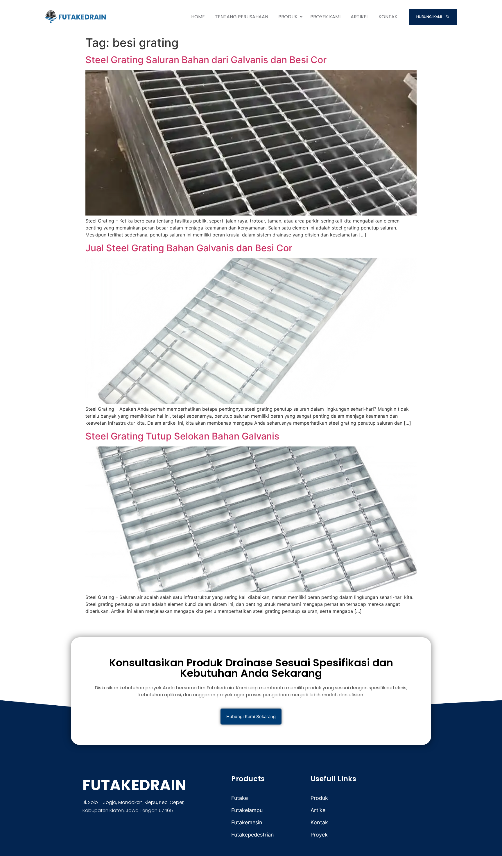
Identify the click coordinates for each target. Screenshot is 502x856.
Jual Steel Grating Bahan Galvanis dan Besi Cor (188, 248)
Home (198, 16)
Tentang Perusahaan (241, 16)
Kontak (388, 16)
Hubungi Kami (429, 17)
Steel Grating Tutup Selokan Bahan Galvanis (182, 436)
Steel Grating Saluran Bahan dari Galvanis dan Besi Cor (206, 59)
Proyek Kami (325, 16)
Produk (287, 16)
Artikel (359, 16)
